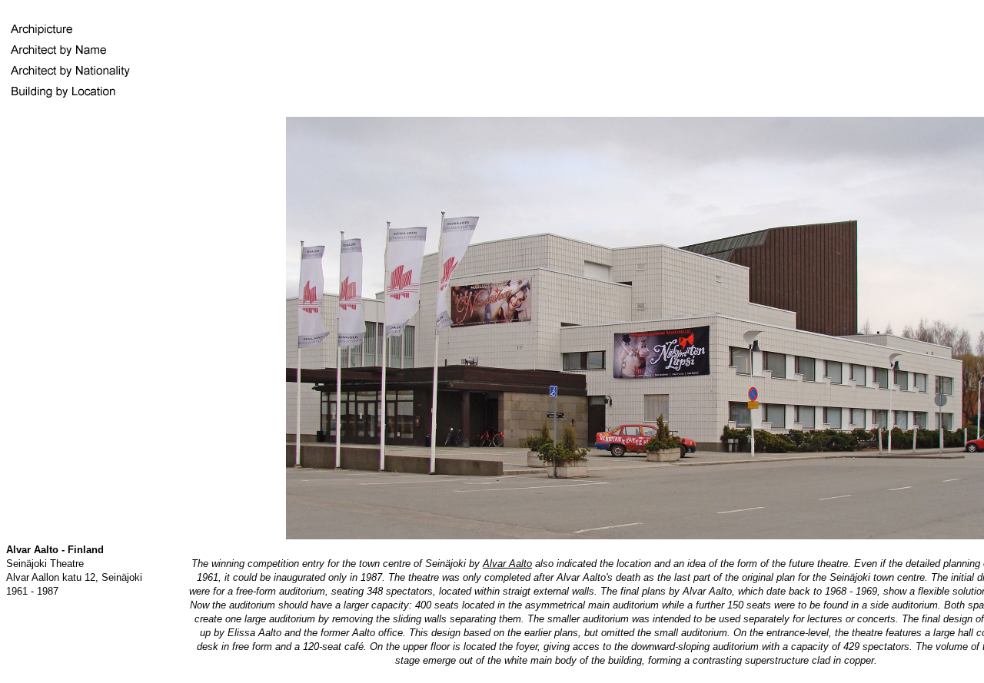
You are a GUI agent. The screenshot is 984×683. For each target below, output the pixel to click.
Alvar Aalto (507, 563)
